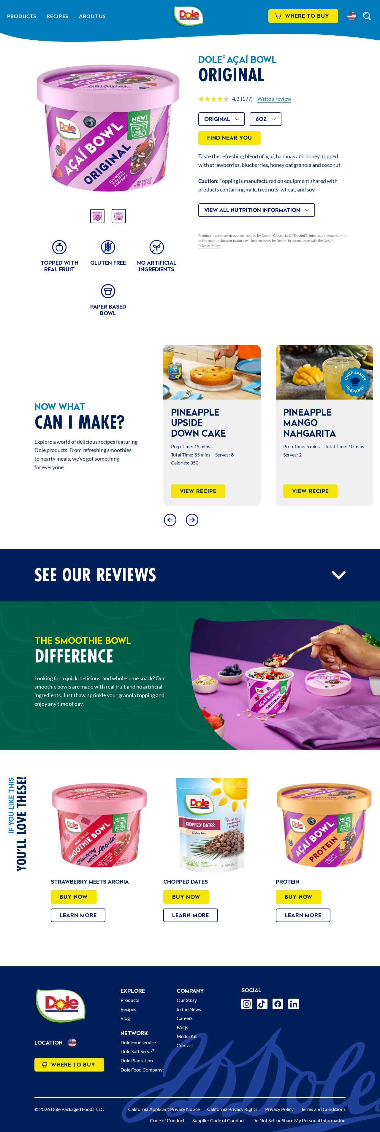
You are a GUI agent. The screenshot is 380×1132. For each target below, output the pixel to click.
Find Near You (229, 138)
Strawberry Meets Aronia (90, 882)
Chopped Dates (185, 882)
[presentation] (211, 372)
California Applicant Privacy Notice (164, 1109)
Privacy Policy (279, 1109)
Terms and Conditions (323, 1109)
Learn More (78, 915)
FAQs (182, 1027)
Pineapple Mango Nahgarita (309, 423)
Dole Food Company (141, 1069)
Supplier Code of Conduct (218, 1120)
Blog (125, 1018)
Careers (185, 1018)
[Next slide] (192, 519)
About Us (92, 16)
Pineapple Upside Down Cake (198, 423)
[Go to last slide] (170, 519)
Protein (287, 882)
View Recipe (198, 491)
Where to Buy (307, 16)
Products (21, 16)
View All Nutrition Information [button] (252, 210)
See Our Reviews (95, 575)
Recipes (57, 16)
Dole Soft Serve (138, 1051)
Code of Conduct (167, 1120)
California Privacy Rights (232, 1109)
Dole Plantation (137, 1060)
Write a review (274, 98)
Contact (185, 1045)
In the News (189, 1009)
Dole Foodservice (138, 1042)
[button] (351, 16)
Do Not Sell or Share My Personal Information (299, 1120)
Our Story (187, 1000)
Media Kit (187, 1036)
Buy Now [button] (74, 897)
